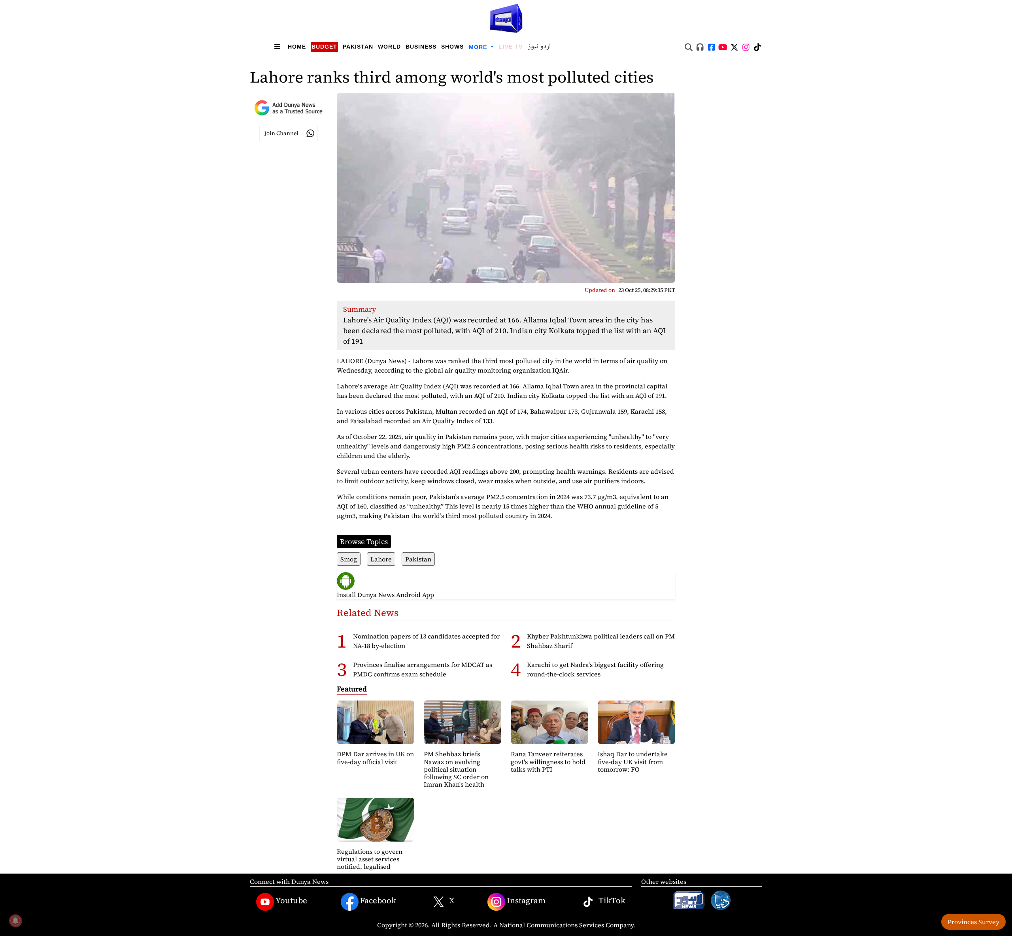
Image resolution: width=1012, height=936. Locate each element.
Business (421, 46)
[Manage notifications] (15, 920)
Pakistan (358, 46)
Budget (324, 46)
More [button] (479, 47)
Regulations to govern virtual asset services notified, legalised (369, 859)
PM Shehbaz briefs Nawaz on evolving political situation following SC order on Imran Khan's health (456, 769)
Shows (452, 46)
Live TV (511, 46)
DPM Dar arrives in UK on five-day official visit (375, 758)
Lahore (381, 559)
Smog (348, 559)
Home (297, 46)
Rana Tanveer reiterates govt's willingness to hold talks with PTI (548, 761)
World (389, 46)
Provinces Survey (973, 921)
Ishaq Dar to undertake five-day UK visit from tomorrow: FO (633, 761)
